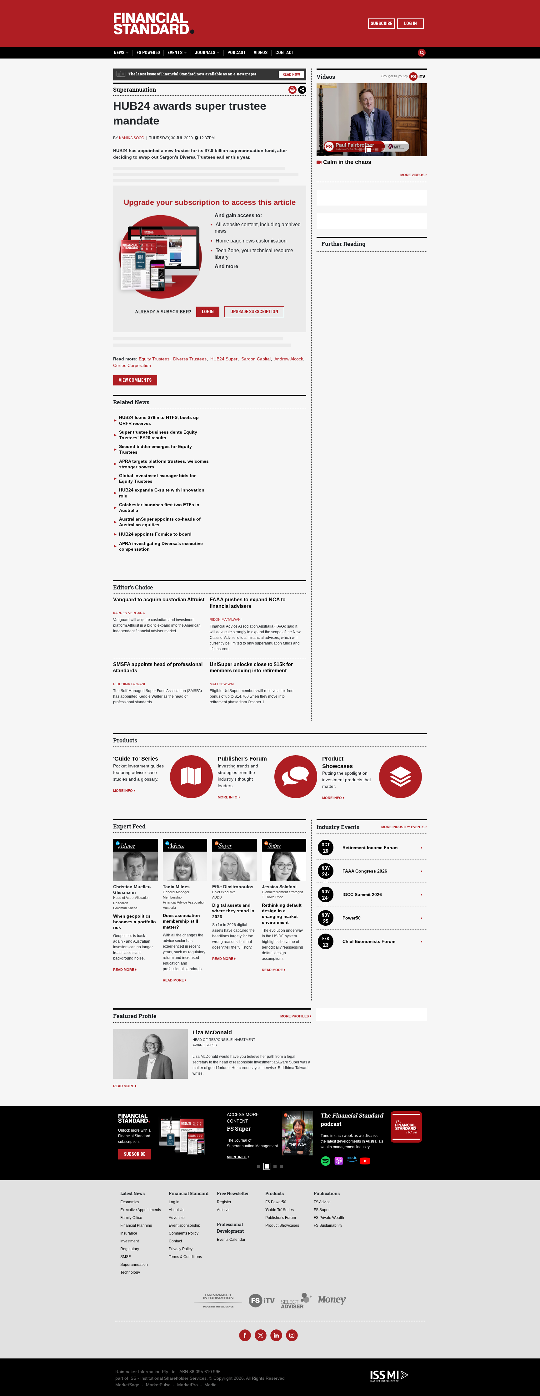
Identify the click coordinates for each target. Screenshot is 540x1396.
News (119, 52)
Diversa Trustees (190, 358)
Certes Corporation (132, 365)
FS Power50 (148, 52)
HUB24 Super (224, 358)
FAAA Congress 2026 (364, 871)
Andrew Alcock (288, 358)
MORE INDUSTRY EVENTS (402, 827)
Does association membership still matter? (181, 921)
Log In (410, 23)
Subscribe (381, 23)
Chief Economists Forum (368, 941)
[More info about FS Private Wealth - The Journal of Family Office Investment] (297, 1133)
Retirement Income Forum (370, 847)
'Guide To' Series (135, 759)
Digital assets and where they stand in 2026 (233, 911)
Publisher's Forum (242, 759)
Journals (205, 52)
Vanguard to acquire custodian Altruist (158, 599)
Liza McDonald (212, 1032)
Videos (261, 52)
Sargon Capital (256, 358)
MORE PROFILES (294, 1016)
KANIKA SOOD (131, 138)
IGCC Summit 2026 (362, 894)
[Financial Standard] (154, 23)
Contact (284, 52)
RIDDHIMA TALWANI (226, 619)
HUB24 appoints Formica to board (155, 534)
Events (175, 52)
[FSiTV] (417, 76)
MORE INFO (123, 790)
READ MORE (123, 969)
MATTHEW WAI (222, 684)
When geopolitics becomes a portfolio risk (134, 922)
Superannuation (134, 89)
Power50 (351, 917)
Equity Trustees (154, 358)
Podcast (237, 52)
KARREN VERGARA (129, 613)
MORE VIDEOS (412, 182)
